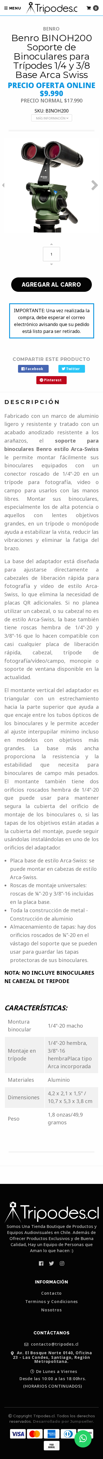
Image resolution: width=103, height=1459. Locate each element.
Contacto (51, 1293)
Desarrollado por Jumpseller (63, 1421)
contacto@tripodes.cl (54, 1344)
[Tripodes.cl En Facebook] (41, 1263)
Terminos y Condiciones (51, 1302)
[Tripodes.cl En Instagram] (62, 1263)
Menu (14, 8)
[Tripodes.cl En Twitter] (51, 1263)
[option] (51, 185)
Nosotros (51, 1310)
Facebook (34, 368)
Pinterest (52, 380)
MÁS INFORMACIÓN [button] (51, 118)
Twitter (72, 368)
